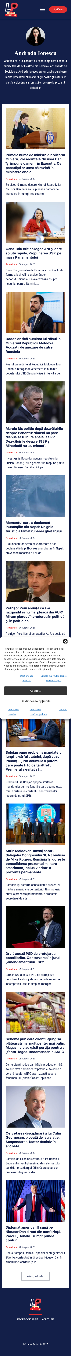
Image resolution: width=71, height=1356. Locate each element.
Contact (63, 709)
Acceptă (35, 690)
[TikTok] (26, 1350)
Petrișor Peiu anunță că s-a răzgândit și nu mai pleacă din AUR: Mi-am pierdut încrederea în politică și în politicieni (35, 614)
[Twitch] (35, 1350)
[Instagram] (17, 1350)
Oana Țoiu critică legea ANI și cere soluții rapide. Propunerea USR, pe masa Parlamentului (34, 253)
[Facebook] (8, 1350)
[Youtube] (62, 1350)
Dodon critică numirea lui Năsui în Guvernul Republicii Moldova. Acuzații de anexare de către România (33, 345)
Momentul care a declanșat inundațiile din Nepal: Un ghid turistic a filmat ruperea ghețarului (34, 527)
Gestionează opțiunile (36, 701)
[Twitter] (44, 1350)
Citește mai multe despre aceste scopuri (54, 678)
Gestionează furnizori (27, 678)
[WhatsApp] (53, 1350)
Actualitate (11, 178)
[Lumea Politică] (35, 1304)
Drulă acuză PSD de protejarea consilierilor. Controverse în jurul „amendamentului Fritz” (33, 958)
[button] (65, 641)
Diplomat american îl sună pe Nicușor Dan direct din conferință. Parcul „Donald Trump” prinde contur (33, 1233)
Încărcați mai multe (35, 1276)
